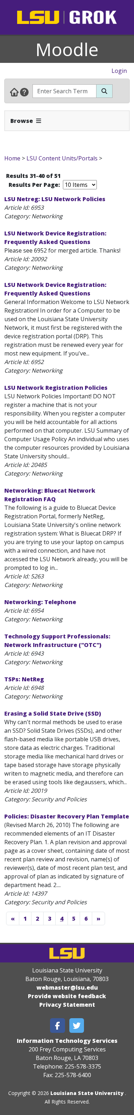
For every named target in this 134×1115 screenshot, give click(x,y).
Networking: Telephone (40, 602)
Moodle (67, 49)
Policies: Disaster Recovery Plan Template (66, 816)
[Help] (24, 92)
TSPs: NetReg (24, 679)
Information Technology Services (67, 1041)
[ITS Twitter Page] (76, 1025)
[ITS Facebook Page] (57, 1025)
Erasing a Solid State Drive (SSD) (52, 713)
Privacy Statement (67, 1005)
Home (12, 158)
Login (119, 71)
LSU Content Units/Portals (62, 158)
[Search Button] (104, 91)
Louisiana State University (87, 1093)
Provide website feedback (67, 996)
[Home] (14, 92)
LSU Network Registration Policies (56, 388)
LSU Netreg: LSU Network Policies (54, 199)
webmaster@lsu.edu (67, 987)
